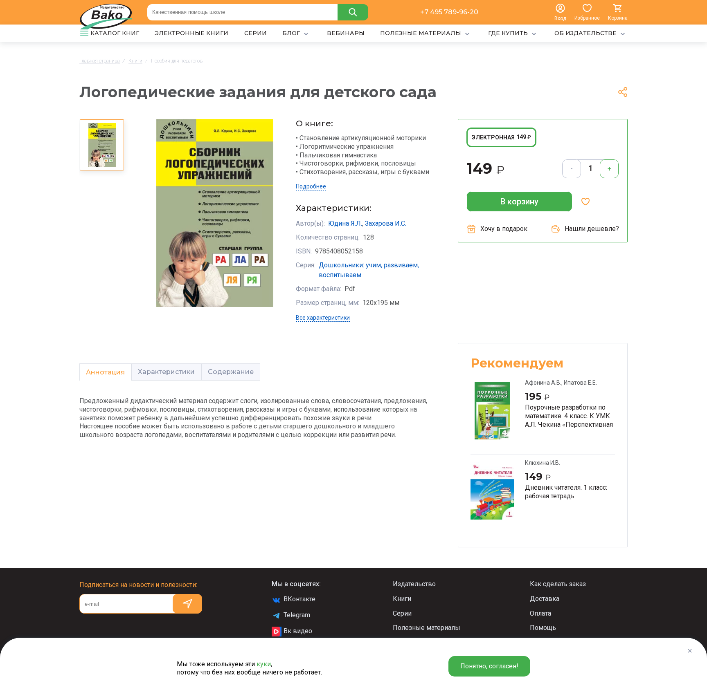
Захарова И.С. (385, 223)
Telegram (297, 615)
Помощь (543, 628)
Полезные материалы (426, 628)
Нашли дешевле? (592, 229)
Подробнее (311, 186)
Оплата (540, 613)
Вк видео (298, 631)
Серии (402, 613)
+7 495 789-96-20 (449, 12)
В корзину (519, 201)
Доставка (544, 599)
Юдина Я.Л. (345, 223)
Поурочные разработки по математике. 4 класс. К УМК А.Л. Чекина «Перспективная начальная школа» (569, 415)
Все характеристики (323, 317)
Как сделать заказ (558, 584)
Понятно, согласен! (489, 666)
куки (264, 664)
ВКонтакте (299, 599)
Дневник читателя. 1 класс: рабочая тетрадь (566, 492)
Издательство (414, 584)
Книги (402, 599)
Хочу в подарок (503, 229)
